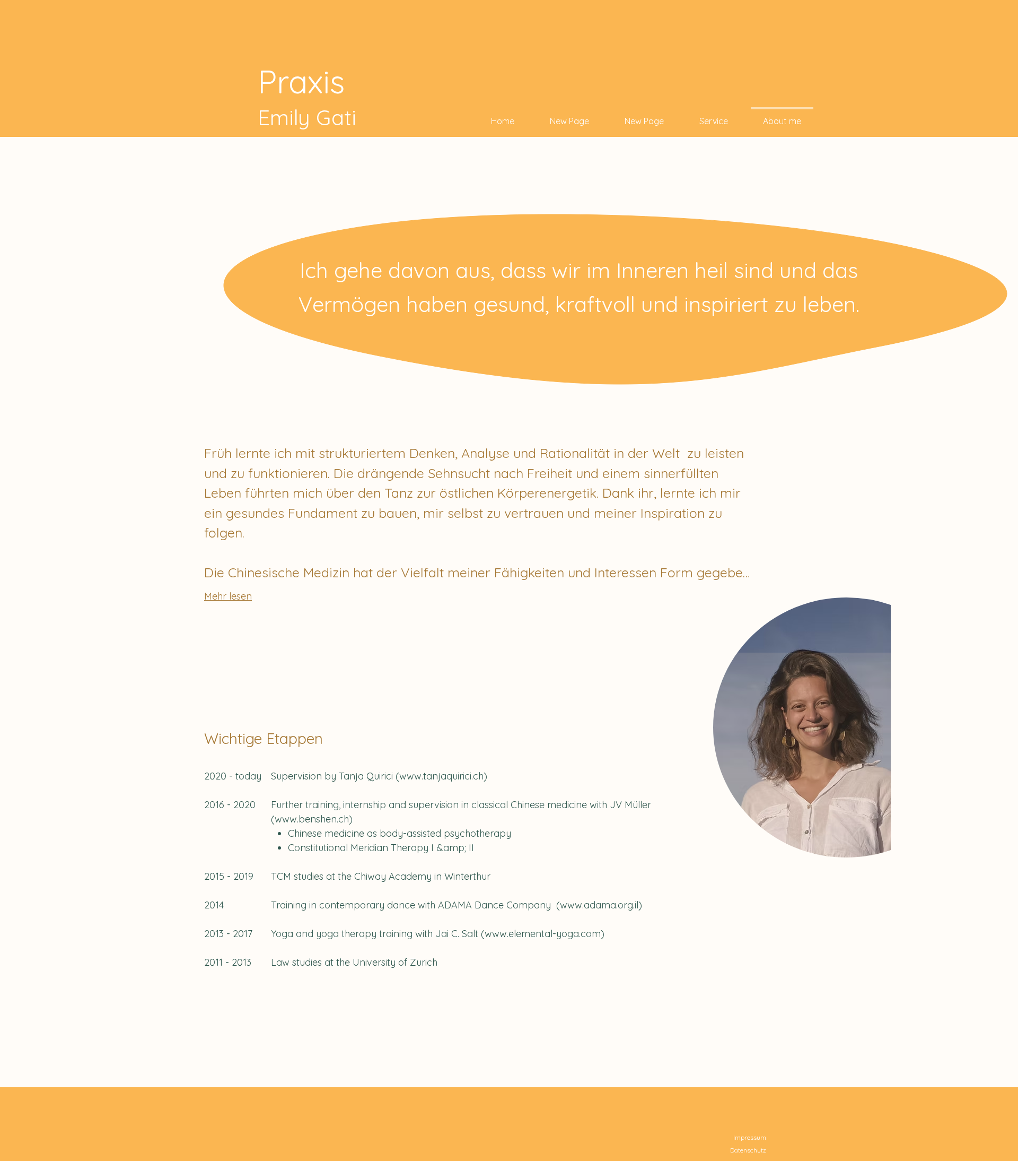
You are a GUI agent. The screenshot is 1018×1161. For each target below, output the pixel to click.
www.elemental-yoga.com (543, 934)
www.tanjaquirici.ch (441, 776)
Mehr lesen (228, 596)
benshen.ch (324, 819)
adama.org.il (611, 905)
